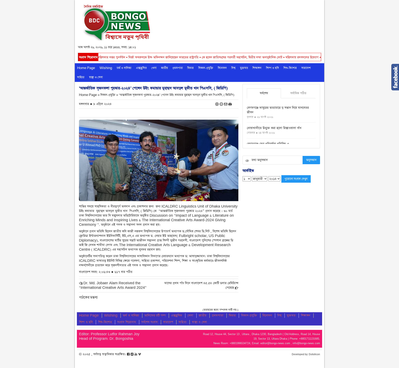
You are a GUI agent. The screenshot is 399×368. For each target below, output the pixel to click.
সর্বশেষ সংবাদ (149, 322)
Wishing (106, 68)
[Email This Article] (225, 104)
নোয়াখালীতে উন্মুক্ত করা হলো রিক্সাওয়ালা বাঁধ (274, 128)
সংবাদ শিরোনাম (126, 322)
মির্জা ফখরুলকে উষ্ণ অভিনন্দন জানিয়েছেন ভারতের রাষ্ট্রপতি (142, 57)
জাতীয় (164, 68)
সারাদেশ (306, 68)
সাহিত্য (80, 77)
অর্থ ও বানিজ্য (124, 68)
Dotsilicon (314, 354)
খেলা (153, 68)
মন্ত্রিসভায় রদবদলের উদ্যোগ (281, 57)
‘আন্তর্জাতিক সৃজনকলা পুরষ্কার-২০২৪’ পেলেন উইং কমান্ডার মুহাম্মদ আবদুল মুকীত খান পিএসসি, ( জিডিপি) (176, 95)
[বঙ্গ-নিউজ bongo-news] (116, 21)
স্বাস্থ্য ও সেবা (96, 77)
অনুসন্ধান (311, 160)
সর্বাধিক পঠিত (298, 93)
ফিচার (190, 68)
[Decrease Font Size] (221, 104)
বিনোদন (222, 68)
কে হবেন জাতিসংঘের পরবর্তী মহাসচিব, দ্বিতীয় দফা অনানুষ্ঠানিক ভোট (220, 57)
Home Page (86, 68)
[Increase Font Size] (217, 104)
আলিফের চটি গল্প (155, 315)
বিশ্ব (233, 68)
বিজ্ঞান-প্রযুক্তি (205, 68)
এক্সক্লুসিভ (141, 68)
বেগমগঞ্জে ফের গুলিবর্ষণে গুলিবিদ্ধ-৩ (268, 144)
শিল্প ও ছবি (272, 68)
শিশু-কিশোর (290, 68)
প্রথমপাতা (177, 68)
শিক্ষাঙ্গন (256, 68)
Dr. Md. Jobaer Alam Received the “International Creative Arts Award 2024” (113, 285)
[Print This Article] (230, 104)
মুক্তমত (244, 68)
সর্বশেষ (264, 93)
